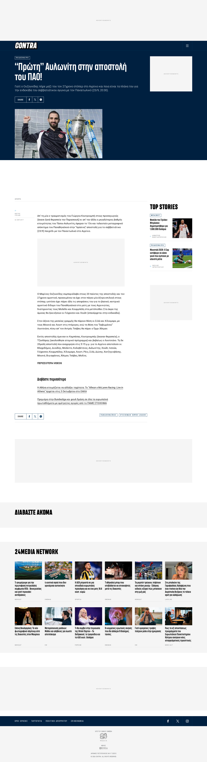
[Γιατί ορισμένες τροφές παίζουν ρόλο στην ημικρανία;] (148, 616)
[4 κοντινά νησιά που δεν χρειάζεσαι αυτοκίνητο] (58, 571)
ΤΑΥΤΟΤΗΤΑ (36, 721)
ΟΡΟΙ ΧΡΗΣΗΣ (21, 721)
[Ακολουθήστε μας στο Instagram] (187, 721)
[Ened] (103, 748)
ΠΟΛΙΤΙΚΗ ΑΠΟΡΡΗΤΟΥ (56, 721)
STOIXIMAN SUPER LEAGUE (133, 415)
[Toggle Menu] (187, 46)
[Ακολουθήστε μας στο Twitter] (177, 721)
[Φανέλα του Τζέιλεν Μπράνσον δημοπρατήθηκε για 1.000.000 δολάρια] (182, 228)
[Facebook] (29, 99)
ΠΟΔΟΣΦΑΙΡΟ (157, 245)
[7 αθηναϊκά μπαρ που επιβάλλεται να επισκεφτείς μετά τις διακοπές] (118, 571)
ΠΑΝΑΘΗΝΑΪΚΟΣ (108, 415)
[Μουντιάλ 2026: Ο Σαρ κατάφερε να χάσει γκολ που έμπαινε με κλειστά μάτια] (182, 258)
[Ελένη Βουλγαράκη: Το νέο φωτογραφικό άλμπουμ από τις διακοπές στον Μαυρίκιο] (28, 616)
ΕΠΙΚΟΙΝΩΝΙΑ (77, 721)
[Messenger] (41, 99)
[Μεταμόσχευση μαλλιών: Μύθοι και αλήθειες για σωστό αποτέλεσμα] (58, 616)
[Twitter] (35, 99)
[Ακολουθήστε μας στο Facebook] (168, 721)
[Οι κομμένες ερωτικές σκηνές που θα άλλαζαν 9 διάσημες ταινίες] (118, 616)
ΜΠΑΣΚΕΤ (155, 215)
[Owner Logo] (103, 737)
